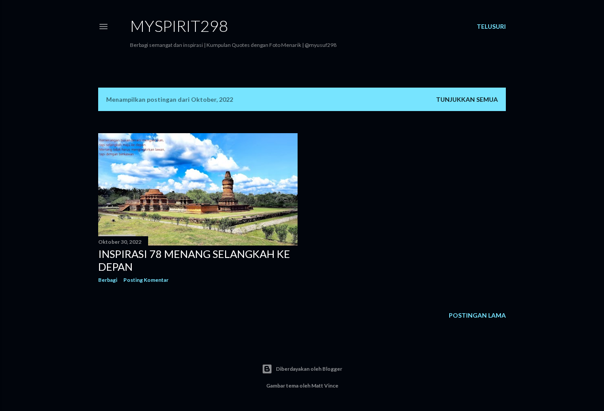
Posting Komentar (145, 280)
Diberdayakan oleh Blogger (309, 368)
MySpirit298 (179, 25)
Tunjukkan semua (467, 99)
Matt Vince (324, 385)
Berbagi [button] (107, 280)
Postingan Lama (477, 315)
